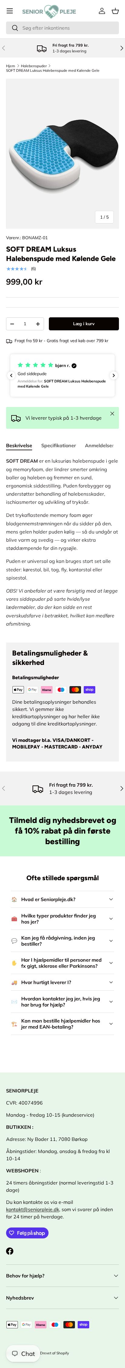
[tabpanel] (62, 545)
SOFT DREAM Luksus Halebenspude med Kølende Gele (53, 70)
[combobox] (62, 27)
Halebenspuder (34, 66)
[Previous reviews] (11, 375)
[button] (115, 11)
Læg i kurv (84, 323)
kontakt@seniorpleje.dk (32, 1209)
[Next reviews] (114, 375)
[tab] (19, 445)
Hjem (10, 66)
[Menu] (9, 11)
